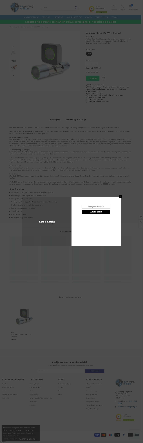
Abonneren (96, 212)
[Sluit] (120, 196)
